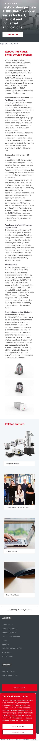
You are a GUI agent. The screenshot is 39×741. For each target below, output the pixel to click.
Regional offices (8, 671)
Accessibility (7, 652)
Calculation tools (8, 628)
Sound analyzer (8, 632)
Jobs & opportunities (10, 675)
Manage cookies (18, 732)
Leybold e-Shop (11, 551)
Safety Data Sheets (12, 595)
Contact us (13, 34)
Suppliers (5, 644)
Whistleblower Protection (12, 648)
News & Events (11, 3)
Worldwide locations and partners (17, 507)
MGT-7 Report (7, 656)
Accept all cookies (17, 726)
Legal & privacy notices (11, 636)
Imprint (4, 640)
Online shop (6, 624)
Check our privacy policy (20, 720)
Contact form (19, 687)
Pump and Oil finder (12, 463)
